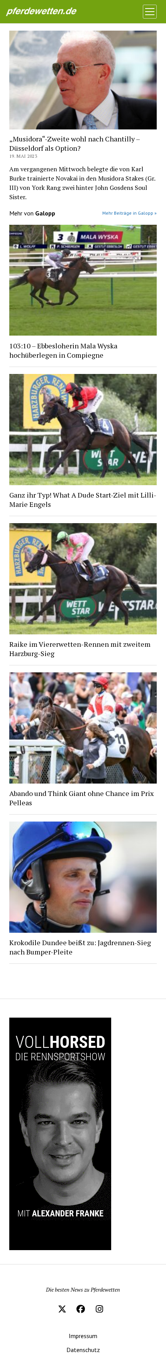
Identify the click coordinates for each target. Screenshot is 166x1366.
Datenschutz (83, 1350)
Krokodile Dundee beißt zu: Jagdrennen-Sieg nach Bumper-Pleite (80, 947)
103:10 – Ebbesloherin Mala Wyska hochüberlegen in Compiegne (63, 350)
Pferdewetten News (49, 11)
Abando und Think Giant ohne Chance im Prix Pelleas (81, 798)
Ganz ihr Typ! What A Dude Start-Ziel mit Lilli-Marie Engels (82, 499)
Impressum (83, 1336)
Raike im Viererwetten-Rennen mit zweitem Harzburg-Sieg (80, 648)
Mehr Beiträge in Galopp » (129, 213)
